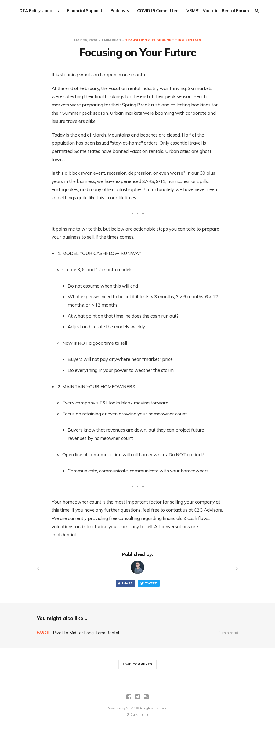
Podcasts (119, 10)
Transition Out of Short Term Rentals (163, 40)
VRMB (130, 708)
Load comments (138, 664)
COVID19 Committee (157, 10)
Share (127, 583)
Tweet (151, 583)
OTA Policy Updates (39, 10)
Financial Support (84, 10)
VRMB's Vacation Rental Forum (217, 10)
